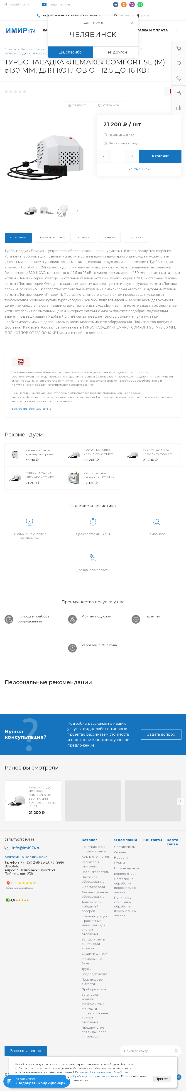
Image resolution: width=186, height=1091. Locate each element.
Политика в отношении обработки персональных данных (125, 906)
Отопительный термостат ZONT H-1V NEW (100, 477)
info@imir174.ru (59, 4)
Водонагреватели (96, 872)
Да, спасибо (70, 52)
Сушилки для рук (94, 953)
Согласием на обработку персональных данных (85, 1076)
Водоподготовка (95, 974)
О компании (125, 840)
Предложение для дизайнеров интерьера (94, 1032)
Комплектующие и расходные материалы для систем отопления (95, 925)
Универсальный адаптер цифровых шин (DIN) (40, 454)
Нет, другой (116, 52)
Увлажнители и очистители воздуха (93, 944)
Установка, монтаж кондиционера (93, 999)
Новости (121, 857)
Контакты (152, 840)
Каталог (89, 840)
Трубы (86, 969)
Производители (126, 868)
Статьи (119, 863)
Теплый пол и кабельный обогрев (92, 906)
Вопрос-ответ (125, 873)
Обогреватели (93, 887)
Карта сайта (172, 842)
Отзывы (120, 852)
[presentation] (77, 211)
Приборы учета (94, 989)
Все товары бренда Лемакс (31, 408)
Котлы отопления (95, 856)
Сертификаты (124, 847)
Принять (162, 1079)
